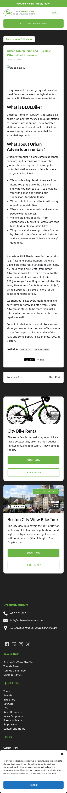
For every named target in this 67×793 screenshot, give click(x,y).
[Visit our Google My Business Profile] (14, 644)
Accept (33, 784)
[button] (62, 754)
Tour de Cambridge (14, 670)
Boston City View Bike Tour (33, 519)
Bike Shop (26, 349)
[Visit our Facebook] (7, 644)
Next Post (54, 377)
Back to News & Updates (19, 39)
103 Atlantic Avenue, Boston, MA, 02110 (33, 627)
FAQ (5, 708)
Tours (6, 691)
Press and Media (13, 720)
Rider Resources (12, 712)
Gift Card (8, 703)
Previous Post (15, 377)
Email (42, 359)
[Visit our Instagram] (21, 644)
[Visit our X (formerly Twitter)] (28, 644)
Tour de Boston (12, 666)
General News (42, 349)
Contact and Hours (14, 728)
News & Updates (13, 716)
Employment (10, 724)
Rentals (7, 695)
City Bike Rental (23, 430)
